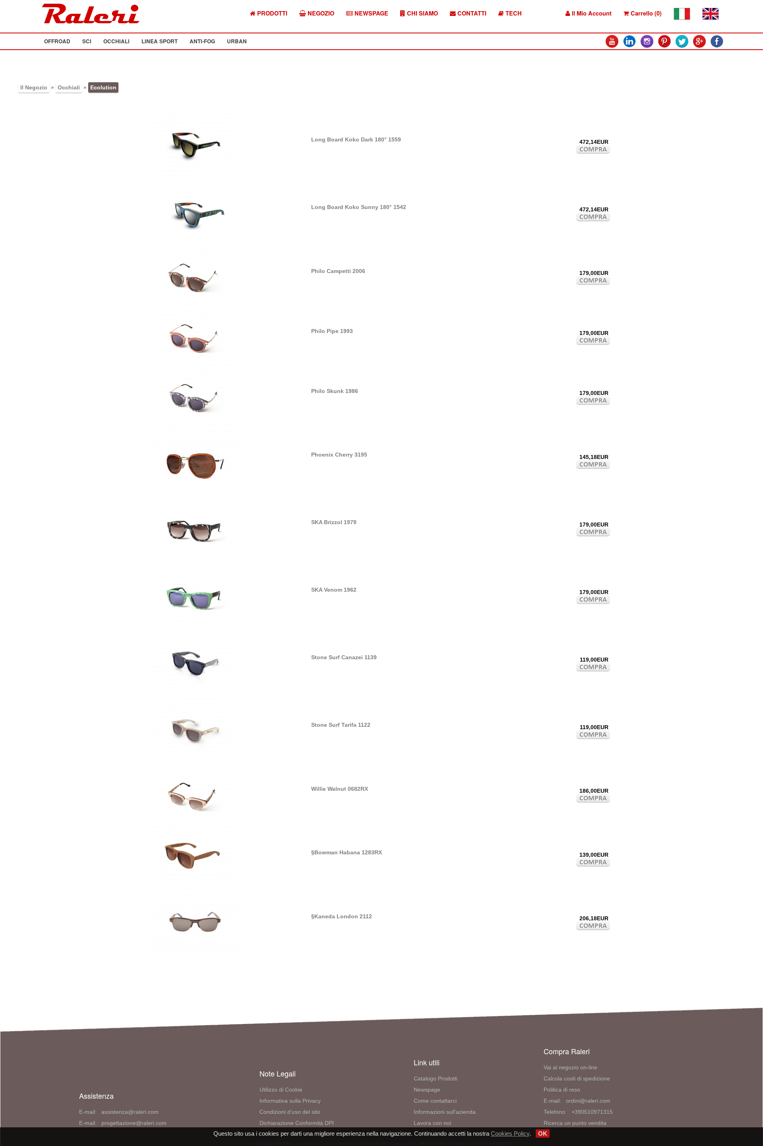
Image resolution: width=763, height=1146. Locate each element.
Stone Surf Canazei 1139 (344, 657)
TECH (513, 13)
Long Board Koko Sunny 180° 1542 (358, 207)
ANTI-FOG (202, 41)
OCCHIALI (116, 41)
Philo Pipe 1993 (332, 331)
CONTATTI (471, 13)
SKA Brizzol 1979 (333, 522)
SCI (86, 41)
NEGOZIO (320, 13)
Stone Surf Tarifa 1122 (340, 725)
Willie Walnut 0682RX (339, 789)
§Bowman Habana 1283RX (346, 852)
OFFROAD (57, 41)
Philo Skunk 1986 (334, 391)
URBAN (237, 41)
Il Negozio (33, 87)
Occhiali (69, 87)
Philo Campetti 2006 (338, 271)
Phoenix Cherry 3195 (339, 454)
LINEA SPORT (159, 41)
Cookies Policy (510, 1133)
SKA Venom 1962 (333, 590)
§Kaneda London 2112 (341, 916)
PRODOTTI (271, 13)
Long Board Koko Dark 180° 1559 (356, 139)
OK (542, 1133)
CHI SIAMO (421, 13)
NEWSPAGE (370, 13)
